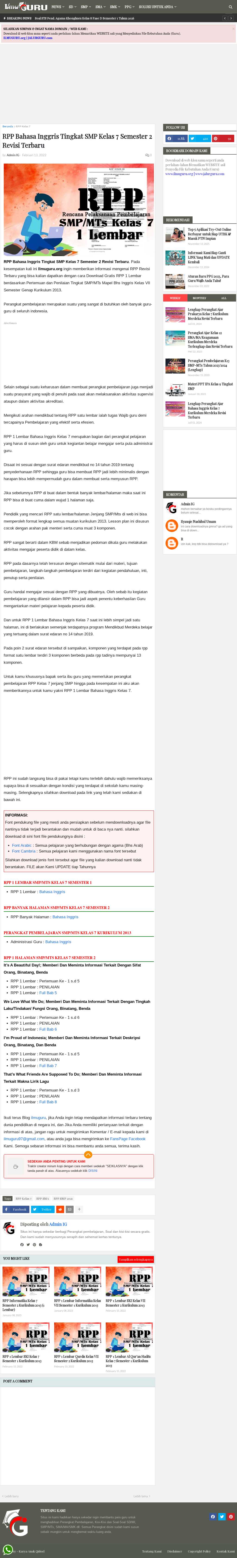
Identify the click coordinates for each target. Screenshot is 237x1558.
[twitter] (28, 1244)
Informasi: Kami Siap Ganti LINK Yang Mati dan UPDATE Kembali (209, 257)
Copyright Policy (199, 1551)
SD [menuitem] (71, 7)
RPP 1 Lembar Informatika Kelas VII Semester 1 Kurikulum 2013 (77, 1302)
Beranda (8, 126)
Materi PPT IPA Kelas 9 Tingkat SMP (210, 386)
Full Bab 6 (48, 1029)
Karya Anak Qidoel (31, 1551)
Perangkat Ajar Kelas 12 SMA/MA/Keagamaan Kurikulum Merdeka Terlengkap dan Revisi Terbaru (210, 340)
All (223, 298)
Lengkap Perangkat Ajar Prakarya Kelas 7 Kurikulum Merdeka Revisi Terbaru (208, 314)
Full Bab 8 (48, 1102)
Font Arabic (22, 845)
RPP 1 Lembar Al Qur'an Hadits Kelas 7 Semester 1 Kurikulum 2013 (128, 1361)
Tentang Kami (152, 1551)
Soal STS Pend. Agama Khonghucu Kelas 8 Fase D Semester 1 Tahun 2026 (84, 18)
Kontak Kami (226, 1551)
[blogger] (40, 1244)
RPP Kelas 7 (23, 126)
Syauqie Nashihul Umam (198, 521)
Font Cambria (23, 851)
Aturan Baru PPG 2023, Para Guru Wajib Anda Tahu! (208, 278)
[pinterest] (34, 1244)
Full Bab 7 (48, 1066)
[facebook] (22, 1244)
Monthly (199, 298)
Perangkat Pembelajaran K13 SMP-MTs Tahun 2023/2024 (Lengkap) (208, 365)
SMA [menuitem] (99, 7)
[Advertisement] (118, 88)
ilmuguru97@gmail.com (24, 1139)
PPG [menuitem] (128, 7)
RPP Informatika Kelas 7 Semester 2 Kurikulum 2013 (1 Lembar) (23, 1305)
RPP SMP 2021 (63, 1198)
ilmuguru (38, 1117)
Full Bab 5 (48, 993)
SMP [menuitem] (84, 7)
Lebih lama (141, 1496)
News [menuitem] (56, 7)
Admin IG (58, 1224)
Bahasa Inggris (52, 892)
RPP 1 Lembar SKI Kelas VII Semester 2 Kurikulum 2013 (125, 1302)
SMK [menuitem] (113, 7)
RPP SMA (42, 1198)
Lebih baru (12, 1496)
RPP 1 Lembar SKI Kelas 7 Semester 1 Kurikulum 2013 (22, 1358)
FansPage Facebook (128, 1139)
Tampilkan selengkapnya (136, 1259)
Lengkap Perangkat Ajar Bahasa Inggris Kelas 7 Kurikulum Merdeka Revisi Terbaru (207, 410)
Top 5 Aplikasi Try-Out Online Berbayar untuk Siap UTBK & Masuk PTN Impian (209, 234)
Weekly (175, 298)
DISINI (92, 1170)
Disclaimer (174, 1551)
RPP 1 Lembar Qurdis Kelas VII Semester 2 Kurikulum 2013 (76, 1358)
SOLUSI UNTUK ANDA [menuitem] (156, 7)
